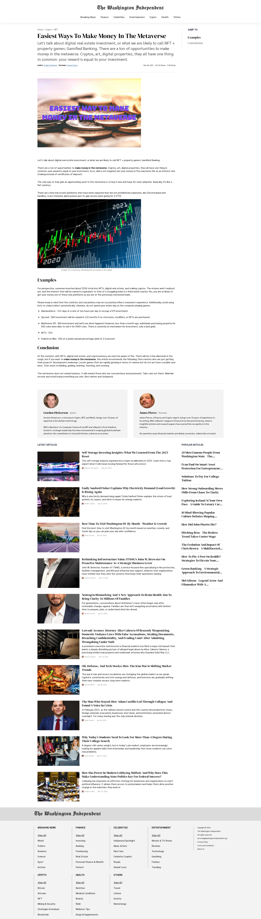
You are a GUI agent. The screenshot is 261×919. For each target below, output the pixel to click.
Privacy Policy (202, 842)
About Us (200, 849)
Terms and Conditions (205, 845)
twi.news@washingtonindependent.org (212, 838)
